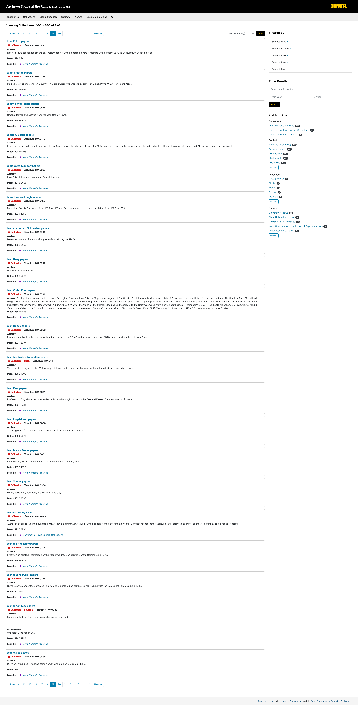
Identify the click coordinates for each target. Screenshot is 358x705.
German (274, 192)
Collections (29, 16)
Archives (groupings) (282, 144)
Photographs (278, 158)
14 (24, 33)
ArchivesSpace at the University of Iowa (38, 6)
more (272, 167)
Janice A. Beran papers (20, 135)
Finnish (274, 183)
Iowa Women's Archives (35, 63)
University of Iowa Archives (285, 134)
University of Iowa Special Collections (43, 535)
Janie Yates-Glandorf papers (23, 166)
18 (47, 33)
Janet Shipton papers (19, 72)
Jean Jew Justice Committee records (28, 357)
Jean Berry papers (17, 259)
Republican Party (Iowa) (283, 230)
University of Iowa (280, 212)
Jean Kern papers (17, 388)
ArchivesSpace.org (291, 701)
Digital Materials (48, 16)
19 (53, 33)
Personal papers (280, 149)
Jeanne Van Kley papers (21, 606)
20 (59, 33)
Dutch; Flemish (278, 178)
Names (78, 16)
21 (65, 33)
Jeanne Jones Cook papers (22, 575)
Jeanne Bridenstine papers (22, 543)
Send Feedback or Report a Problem (330, 701)
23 (77, 33)
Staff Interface (266, 701)
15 (30, 33)
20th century (278, 153)
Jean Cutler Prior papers (21, 290)
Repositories (12, 16)
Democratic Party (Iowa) (284, 221)
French (274, 187)
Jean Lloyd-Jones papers (21, 419)
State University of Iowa (283, 217)
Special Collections (97, 16)
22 (71, 33)
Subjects (65, 16)
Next (98, 33)
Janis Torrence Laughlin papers (25, 197)
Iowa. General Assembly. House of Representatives (297, 226)
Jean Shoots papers (18, 481)
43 (89, 33)
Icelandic (275, 196)
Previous (13, 33)
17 (41, 33)
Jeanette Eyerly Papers (20, 512)
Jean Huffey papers (18, 326)
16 (36, 33)
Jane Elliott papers (18, 41)
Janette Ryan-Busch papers (23, 103)
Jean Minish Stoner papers (22, 450)
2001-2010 (277, 162)
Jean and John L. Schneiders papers (28, 228)
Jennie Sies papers (18, 652)
